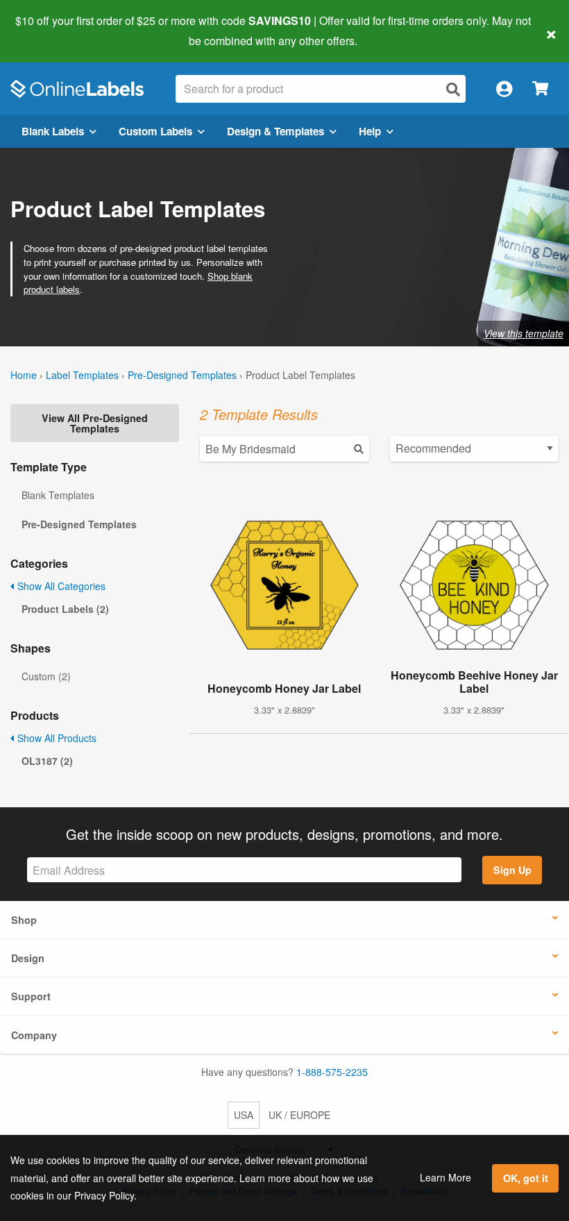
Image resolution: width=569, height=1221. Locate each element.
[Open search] (453, 89)
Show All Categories (60, 586)
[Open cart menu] (540, 89)
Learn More (445, 1177)
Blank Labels (53, 131)
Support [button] (31, 996)
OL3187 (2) (47, 761)
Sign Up (512, 870)
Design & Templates (275, 131)
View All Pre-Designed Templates (95, 423)
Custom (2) (46, 676)
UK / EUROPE (299, 1115)
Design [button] (27, 958)
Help (370, 131)
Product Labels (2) (65, 609)
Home (23, 375)
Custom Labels (155, 131)
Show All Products (55, 738)
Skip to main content (50, 30)
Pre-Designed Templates (182, 375)
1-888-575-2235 (332, 1072)
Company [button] (34, 1035)
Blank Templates (58, 495)
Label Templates (82, 375)
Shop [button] (24, 920)
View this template (523, 333)
